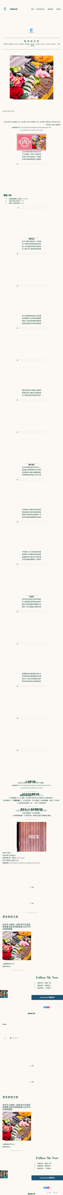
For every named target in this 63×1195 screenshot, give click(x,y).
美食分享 (9, 122)
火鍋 (5, 122)
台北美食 (23, 122)
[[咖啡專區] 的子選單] (53, 9)
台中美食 (42, 122)
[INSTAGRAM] (48, 1007)
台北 (19, 122)
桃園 (53, 125)
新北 (59, 122)
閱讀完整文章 (6, 966)
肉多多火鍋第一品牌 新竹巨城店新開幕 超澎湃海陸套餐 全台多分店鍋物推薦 (16, 926)
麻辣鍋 (15, 122)
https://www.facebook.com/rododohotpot (24, 863)
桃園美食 (58, 125)
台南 (28, 122)
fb (15, 855)
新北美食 (48, 125)
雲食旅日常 (14, 9)
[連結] (50, 1007)
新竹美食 (54, 122)
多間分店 (48, 122)
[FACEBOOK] (46, 1007)
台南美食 (33, 122)
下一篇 (31, 903)
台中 (37, 122)
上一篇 (31, 887)
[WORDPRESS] (44, 1007)
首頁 (32, 9)
